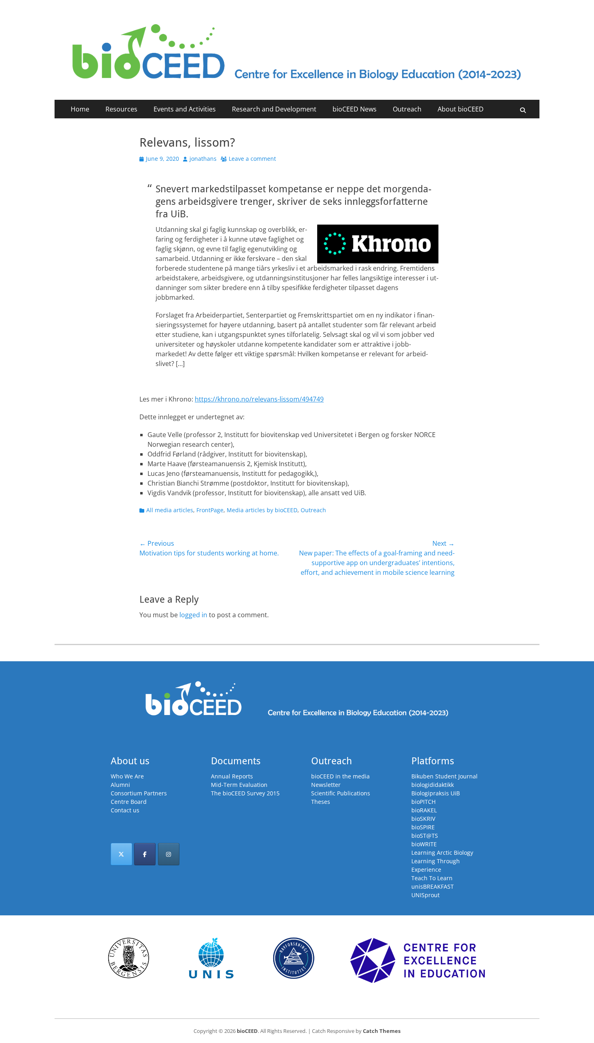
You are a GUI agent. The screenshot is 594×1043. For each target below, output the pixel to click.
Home (80, 109)
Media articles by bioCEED (262, 510)
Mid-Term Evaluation (239, 785)
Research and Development (274, 109)
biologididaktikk (432, 785)
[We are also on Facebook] (145, 854)
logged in (193, 614)
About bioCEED (461, 109)
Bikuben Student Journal (444, 776)
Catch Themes (381, 1031)
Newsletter (326, 785)
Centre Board (129, 801)
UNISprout (425, 895)
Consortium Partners (139, 793)
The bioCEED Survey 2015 (245, 793)
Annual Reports (232, 776)
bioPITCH (423, 801)
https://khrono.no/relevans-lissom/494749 (259, 399)
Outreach (407, 109)
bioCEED (247, 1031)
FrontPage (209, 510)
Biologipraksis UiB (435, 793)
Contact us (125, 810)
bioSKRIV (423, 818)
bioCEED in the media (340, 776)
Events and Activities (185, 109)
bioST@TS (424, 835)
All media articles (169, 510)
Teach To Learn (432, 878)
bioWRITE (424, 844)
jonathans (203, 158)
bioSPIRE (423, 827)
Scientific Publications (340, 793)
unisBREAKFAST (432, 886)
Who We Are (127, 776)
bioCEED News (355, 109)
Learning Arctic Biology (442, 852)
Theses (320, 801)
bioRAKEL (424, 810)
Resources (121, 109)
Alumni (120, 785)
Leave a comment (252, 158)
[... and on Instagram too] (168, 854)
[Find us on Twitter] (121, 854)
